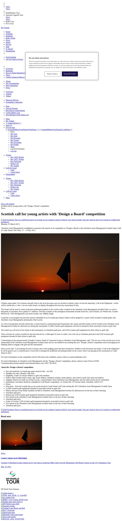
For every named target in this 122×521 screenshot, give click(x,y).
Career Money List (13, 113)
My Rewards (15, 138)
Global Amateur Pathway (15, 77)
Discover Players (12, 100)
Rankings (9, 36)
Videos (8, 96)
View (8, 7)
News (8, 40)
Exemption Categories (14, 102)
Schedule (9, 34)
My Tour (13, 134)
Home (8, 32)
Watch (8, 42)
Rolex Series (10, 38)
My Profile (14, 145)
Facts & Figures (12, 108)
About (8, 81)
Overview (9, 69)
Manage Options (52, 74)
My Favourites (15, 142)
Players (8, 45)
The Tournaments (12, 83)
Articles (9, 94)
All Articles (10, 204)
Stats (7, 47)
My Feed (13, 136)
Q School (9, 49)
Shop (12, 147)
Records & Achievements (15, 111)
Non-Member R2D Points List (17, 115)
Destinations (10, 51)
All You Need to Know (14, 59)
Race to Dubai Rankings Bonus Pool (19, 73)
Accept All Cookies (70, 74)
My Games (14, 140)
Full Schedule (11, 57)
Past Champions (12, 86)
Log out (13, 151)
